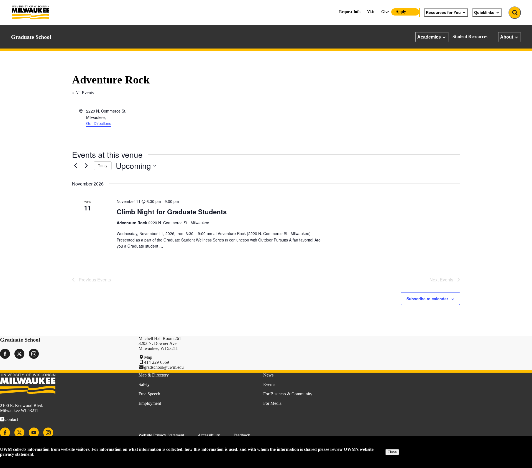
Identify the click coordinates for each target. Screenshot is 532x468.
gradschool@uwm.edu (164, 367)
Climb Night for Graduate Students (172, 211)
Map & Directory (154, 375)
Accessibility (209, 435)
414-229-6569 (156, 362)
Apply (401, 12)
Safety (144, 384)
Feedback (242, 435)
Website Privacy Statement (161, 435)
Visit (371, 12)
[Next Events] (86, 165)
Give (385, 12)
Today (102, 165)
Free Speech (149, 393)
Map (148, 357)
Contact (11, 419)
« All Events (83, 92)
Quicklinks (484, 12)
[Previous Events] (75, 165)
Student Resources (469, 36)
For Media (272, 403)
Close (392, 452)
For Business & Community (287, 393)
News (268, 375)
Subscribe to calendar (427, 298)
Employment (150, 403)
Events (269, 384)
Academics (429, 36)
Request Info (349, 12)
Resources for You (443, 12)
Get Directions (98, 123)
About (506, 36)
